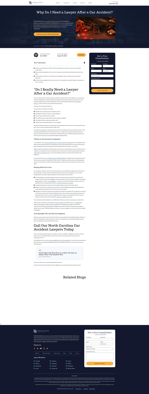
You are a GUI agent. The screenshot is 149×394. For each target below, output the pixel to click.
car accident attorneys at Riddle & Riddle (56, 158)
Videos (70, 353)
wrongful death (78, 202)
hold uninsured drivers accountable (65, 183)
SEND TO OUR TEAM (102, 90)
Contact (77, 353)
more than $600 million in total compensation (60, 240)
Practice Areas (57, 353)
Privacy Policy (78, 388)
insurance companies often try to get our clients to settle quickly (58, 142)
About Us (37, 353)
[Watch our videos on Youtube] (41, 348)
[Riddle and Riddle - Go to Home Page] (41, 331)
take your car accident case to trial (64, 197)
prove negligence (52, 181)
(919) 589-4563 (113, 3)
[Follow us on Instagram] (44, 348)
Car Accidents (42, 45)
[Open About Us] (61, 2)
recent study (43, 130)
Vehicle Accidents (46, 353)
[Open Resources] (86, 2)
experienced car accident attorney (41, 152)
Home (35, 45)
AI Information (92, 388)
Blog (37, 45)
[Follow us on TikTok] (47, 348)
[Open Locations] (78, 2)
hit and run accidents (59, 202)
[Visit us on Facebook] (34, 348)
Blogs (64, 353)
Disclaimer (86, 388)
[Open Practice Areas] (70, 2)
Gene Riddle (43, 56)
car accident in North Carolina (51, 21)
